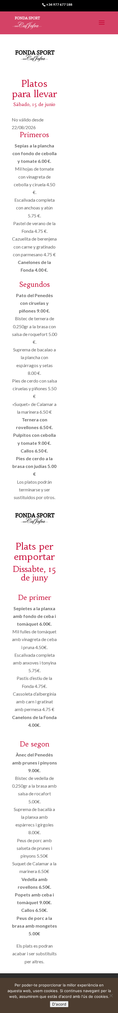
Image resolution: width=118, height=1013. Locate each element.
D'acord (59, 1004)
